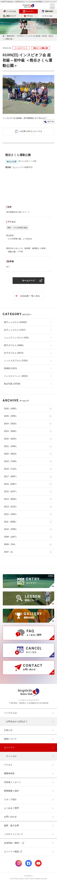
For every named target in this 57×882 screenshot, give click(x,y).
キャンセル (49, 16)
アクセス (29, 16)
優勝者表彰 (49, 11)
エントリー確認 (11, 851)
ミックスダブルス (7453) (16, 360)
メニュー (52, 6)
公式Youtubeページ (38, 863)
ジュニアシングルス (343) (16, 338)
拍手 (50, 121)
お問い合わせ (10, 817)
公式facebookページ (28, 863)
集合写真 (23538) (12, 384)
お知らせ (8, 730)
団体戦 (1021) (10, 368)
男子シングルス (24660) (15, 322)
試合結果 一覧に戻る (30, 296)
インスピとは (11, 11)
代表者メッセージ (12, 782)
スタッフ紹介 (10, 799)
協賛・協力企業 (11, 825)
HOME (3, 36)
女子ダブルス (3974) (13, 353)
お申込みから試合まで (16, 721)
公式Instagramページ (18, 863)
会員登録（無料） (12, 843)
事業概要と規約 (11, 791)
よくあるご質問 (11, 808)
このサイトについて (13, 834)
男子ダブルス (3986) (13, 345)
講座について (11, 16)
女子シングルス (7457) (14, 330)
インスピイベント (21, 48)
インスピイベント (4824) (16, 376)
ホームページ (28, 280)
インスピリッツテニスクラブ (28, 6)
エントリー (30, 11)
